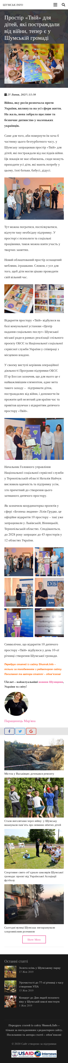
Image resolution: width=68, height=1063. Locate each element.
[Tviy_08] (19, 299)
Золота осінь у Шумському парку (40, 968)
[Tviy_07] (49, 592)
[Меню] (55, 4)
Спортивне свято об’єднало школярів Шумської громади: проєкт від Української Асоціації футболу (33, 876)
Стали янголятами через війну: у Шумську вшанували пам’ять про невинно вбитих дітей (32, 823)
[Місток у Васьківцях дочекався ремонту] (34, 753)
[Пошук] (63, 4)
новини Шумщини (51, 682)
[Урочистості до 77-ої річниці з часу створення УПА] (10, 986)
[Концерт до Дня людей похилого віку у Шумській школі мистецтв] (10, 1001)
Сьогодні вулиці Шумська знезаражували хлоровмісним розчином (29, 929)
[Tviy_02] (19, 592)
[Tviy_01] (19, 623)
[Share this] (9, 731)
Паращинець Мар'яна (20, 720)
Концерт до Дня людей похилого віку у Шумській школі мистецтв (39, 999)
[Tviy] (49, 299)
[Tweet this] (20, 731)
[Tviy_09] (49, 562)
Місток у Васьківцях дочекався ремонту (29, 773)
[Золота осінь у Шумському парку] (10, 972)
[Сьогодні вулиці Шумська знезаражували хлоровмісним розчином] (34, 904)
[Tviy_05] (19, 562)
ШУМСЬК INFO (13, 5)
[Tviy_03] (49, 623)
